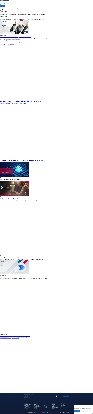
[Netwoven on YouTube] (29, 397)
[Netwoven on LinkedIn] (24, 397)
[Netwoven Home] (28, 395)
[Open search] (0, 4)
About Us (53, 403)
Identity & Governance (36, 403)
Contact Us (53, 408)
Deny (83, 411)
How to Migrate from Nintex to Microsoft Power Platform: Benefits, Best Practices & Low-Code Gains (19, 12)
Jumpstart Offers (46, 407)
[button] (91, 405)
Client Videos (63, 405)
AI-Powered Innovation (27, 406)
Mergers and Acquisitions (37, 406)
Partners (53, 406)
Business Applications (26, 405)
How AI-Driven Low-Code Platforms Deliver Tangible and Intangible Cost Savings (15, 37)
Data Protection (35, 404)
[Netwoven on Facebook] (27, 397)
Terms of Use (67, 412)
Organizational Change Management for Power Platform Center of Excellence (14, 276)
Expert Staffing (35, 408)
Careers (53, 405)
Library (44, 404)
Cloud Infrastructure (26, 408)
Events (44, 405)
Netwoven (29, 412)
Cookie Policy (63, 412)
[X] (26, 397)
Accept (77, 411)
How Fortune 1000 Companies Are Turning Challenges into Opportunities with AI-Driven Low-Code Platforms (21, 101)
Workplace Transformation (27, 404)
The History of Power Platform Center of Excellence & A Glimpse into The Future (15, 198)
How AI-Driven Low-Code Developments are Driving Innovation (12, 42)
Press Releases (45, 406)
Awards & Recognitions (55, 407)
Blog (44, 403)
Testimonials (62, 404)
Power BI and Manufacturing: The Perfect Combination (10, 179)
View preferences (89, 411)
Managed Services (36, 407)
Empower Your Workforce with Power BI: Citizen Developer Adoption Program (15, 17)
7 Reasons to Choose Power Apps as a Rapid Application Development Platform (15, 336)
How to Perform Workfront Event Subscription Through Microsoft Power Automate (16, 257)
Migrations (25, 403)
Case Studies (63, 403)
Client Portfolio (63, 406)
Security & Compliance (27, 407)
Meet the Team (54, 404)
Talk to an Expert (66, 396)
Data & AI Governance (36, 405)
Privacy (60, 412)
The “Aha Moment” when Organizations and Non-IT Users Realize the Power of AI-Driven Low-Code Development (21, 160)
